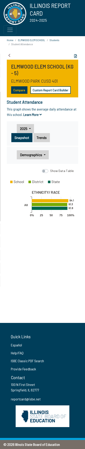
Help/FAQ (17, 353)
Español (16, 345)
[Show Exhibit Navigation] (9, 55)
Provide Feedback (23, 369)
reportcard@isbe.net (26, 399)
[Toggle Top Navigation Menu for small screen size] (10, 29)
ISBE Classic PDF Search (27, 361)
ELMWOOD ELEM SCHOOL (31, 40)
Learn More (31, 114)
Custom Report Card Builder (50, 90)
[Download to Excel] (75, 56)
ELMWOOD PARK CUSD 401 (34, 81)
